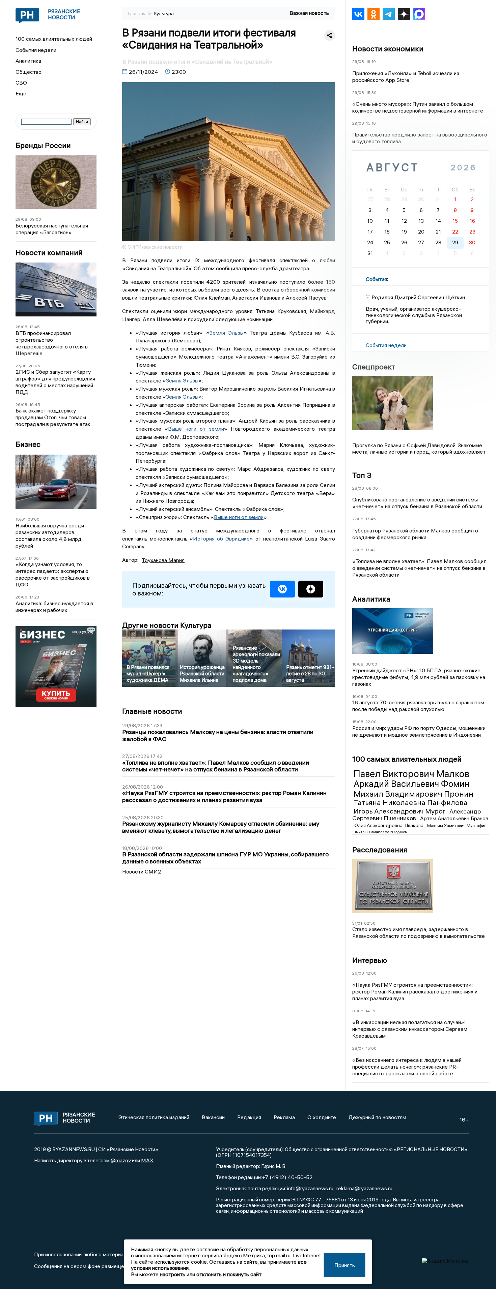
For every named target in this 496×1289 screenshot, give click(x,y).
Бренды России (43, 145)
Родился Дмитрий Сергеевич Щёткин (418, 297)
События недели (36, 50)
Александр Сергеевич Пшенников (416, 814)
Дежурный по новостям (377, 1117)
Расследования (379, 849)
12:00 (371, 973)
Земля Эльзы (227, 332)
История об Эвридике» (223, 538)
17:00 (33, 558)
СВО (21, 82)
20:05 (34, 365)
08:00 (33, 519)
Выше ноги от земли (196, 428)
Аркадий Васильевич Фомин (412, 783)
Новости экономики (387, 48)
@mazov (121, 1160)
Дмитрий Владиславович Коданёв (380, 832)
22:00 (371, 721)
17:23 (34, 597)
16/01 (21, 519)
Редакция (249, 1117)
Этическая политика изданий (153, 1117)
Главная (137, 13)
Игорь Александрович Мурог (400, 811)
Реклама (284, 1117)
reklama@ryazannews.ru (364, 1188)
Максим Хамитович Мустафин (457, 825)
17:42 (370, 549)
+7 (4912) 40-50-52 (287, 1177)
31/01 (357, 923)
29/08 (21, 219)
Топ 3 (361, 475)
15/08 (357, 721)
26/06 (21, 597)
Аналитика (28, 60)
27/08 (21, 365)
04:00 (371, 696)
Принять (344, 1265)
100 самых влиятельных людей (54, 38)
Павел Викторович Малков (411, 773)
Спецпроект (373, 366)
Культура (164, 13)
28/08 (21, 326)
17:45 (370, 518)
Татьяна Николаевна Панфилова (411, 802)
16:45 (34, 404)
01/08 (357, 1010)
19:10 (371, 61)
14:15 (370, 1010)
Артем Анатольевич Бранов (454, 818)
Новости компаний (49, 252)
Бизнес (28, 444)
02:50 (370, 923)
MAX (147, 1160)
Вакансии (213, 1117)
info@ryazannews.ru (310, 1188)
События (376, 279)
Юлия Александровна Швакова (389, 825)
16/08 (357, 664)
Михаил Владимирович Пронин (413, 794)
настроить (172, 1274)
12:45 (34, 326)
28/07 (358, 1048)
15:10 (371, 123)
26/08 (21, 404)
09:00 (35, 219)
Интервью (369, 960)
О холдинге (321, 1117)
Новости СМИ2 (141, 871)
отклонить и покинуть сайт (228, 1274)
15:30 (371, 92)
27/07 (21, 558)
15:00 (371, 1048)
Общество (29, 71)
